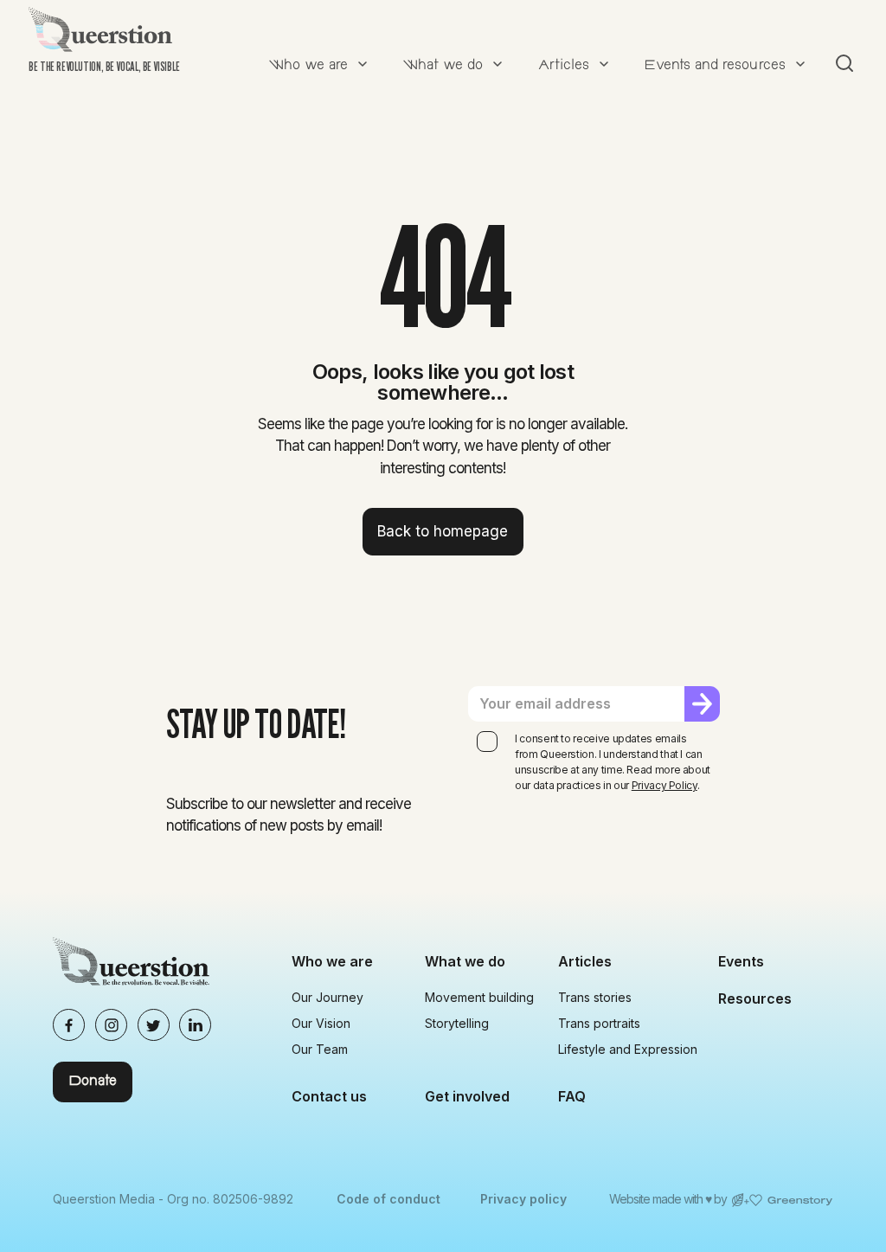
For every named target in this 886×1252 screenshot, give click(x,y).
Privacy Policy (664, 785)
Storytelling (457, 1023)
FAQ (572, 1096)
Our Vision (321, 1023)
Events (741, 961)
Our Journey (327, 997)
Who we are (332, 961)
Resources (755, 998)
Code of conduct (388, 1198)
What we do (465, 961)
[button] (317, 63)
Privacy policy (523, 1198)
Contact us (329, 1096)
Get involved (467, 1096)
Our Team (320, 1049)
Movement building (479, 997)
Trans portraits (599, 1023)
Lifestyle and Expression (627, 1049)
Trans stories (595, 997)
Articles (585, 961)
